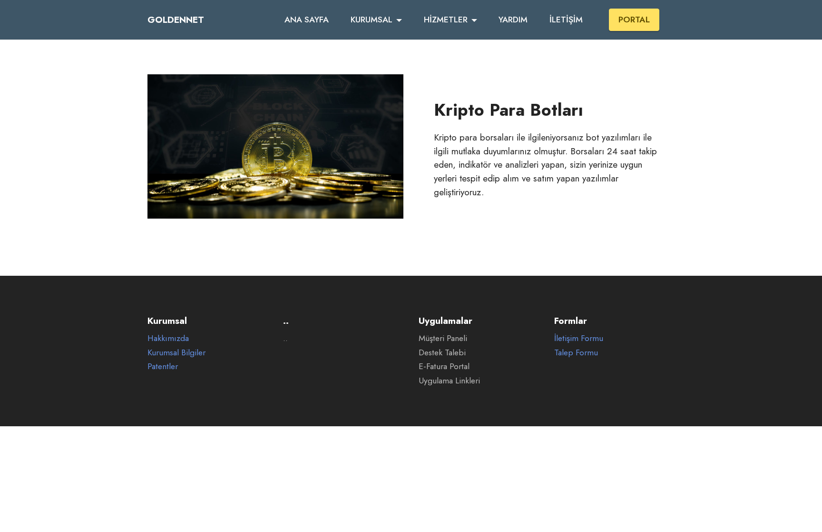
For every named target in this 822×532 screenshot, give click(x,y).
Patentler (162, 366)
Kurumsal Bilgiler (176, 352)
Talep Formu (576, 352)
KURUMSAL (371, 19)
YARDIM (513, 19)
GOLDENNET (175, 19)
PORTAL (634, 19)
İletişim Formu (578, 338)
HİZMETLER (446, 19)
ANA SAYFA (306, 19)
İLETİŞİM (566, 19)
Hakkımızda (168, 338)
